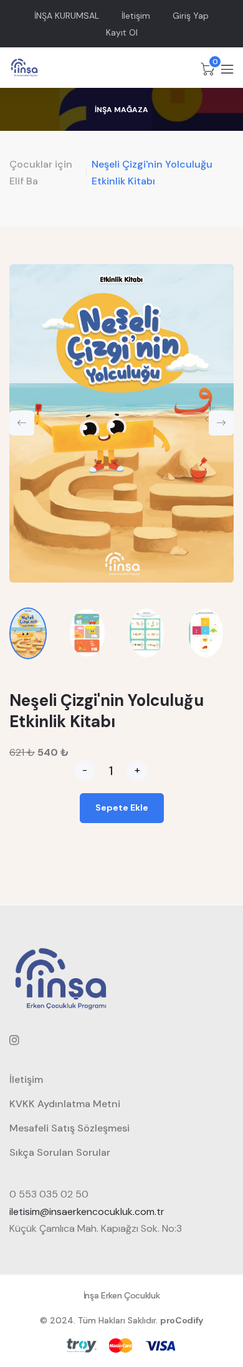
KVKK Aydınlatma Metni (64, 1103)
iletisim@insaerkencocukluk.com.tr (86, 1211)
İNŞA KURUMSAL (66, 15)
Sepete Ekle (121, 807)
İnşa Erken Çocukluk (121, 1295)
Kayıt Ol (122, 32)
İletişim (136, 15)
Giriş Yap (191, 15)
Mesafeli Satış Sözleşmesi (69, 1128)
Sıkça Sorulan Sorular (59, 1152)
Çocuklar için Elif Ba (40, 173)
